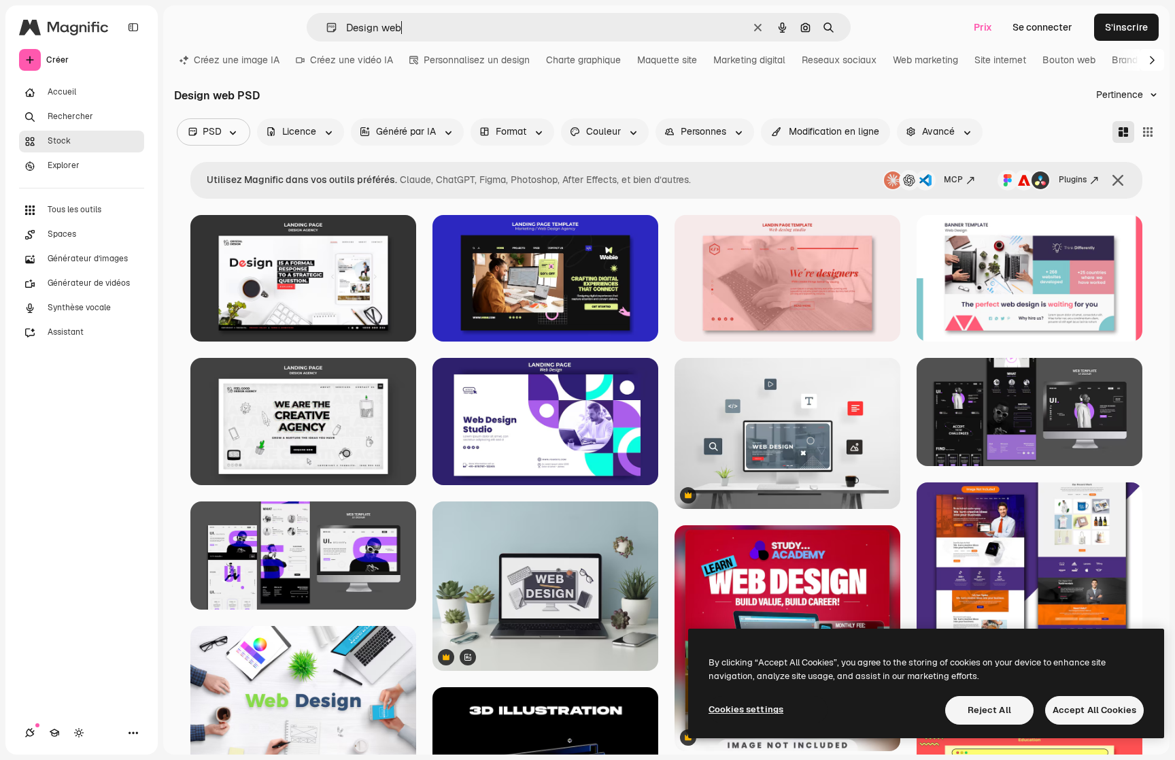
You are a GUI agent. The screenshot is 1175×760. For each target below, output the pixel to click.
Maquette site (667, 60)
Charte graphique (583, 60)
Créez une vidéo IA (351, 60)
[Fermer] (1118, 180)
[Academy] (54, 733)
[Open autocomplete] (326, 27)
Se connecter (1042, 27)
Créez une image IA (236, 60)
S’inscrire (1126, 27)
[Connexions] (30, 733)
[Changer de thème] (79, 733)
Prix (983, 27)
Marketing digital (749, 60)
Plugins (1073, 179)
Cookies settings (746, 709)
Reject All (989, 710)
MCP (953, 179)
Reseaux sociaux (839, 60)
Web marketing (925, 60)
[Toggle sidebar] (133, 27)
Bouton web (1068, 60)
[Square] (1148, 132)
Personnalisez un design (477, 60)
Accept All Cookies (1094, 710)
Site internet (1000, 60)
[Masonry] (1123, 132)
